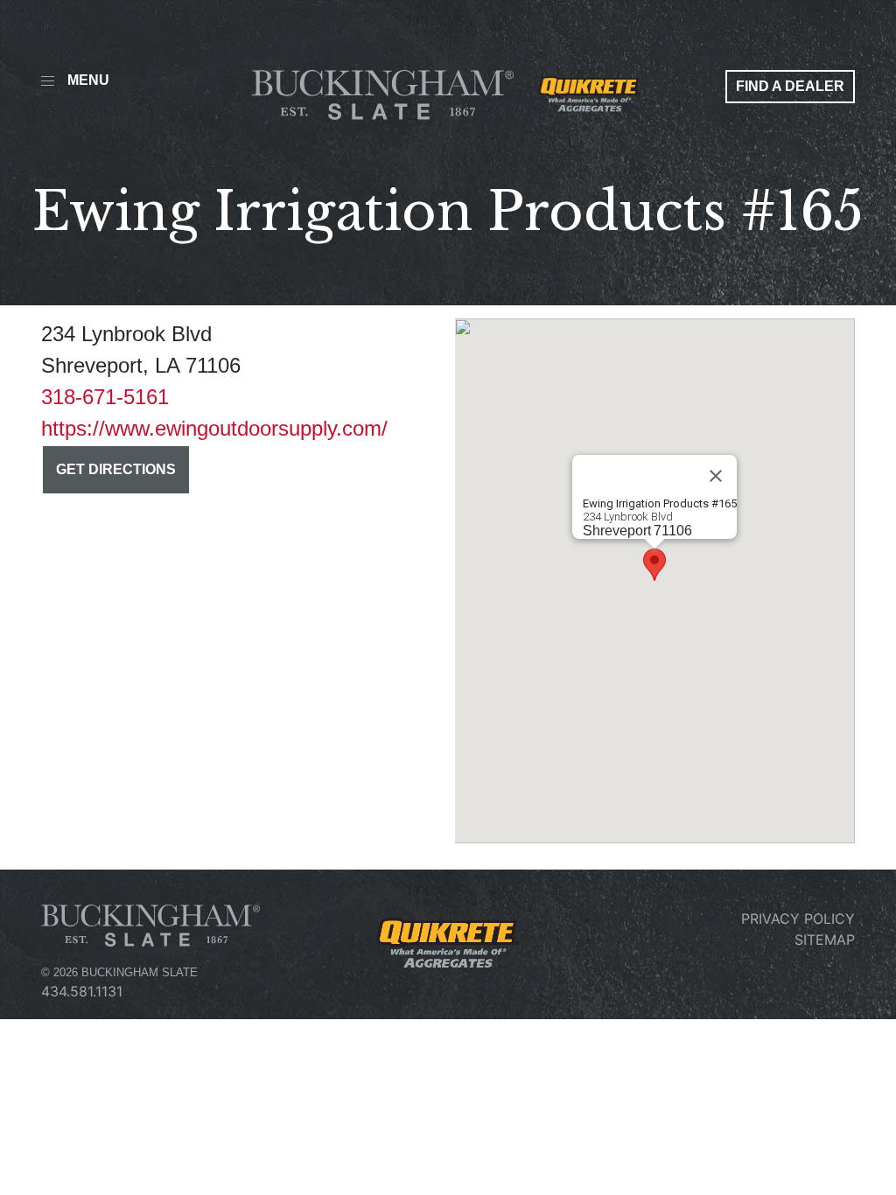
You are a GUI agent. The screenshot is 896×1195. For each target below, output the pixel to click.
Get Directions (116, 469)
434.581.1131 (81, 991)
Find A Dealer (790, 86)
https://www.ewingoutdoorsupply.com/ (214, 428)
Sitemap (824, 939)
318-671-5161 (105, 397)
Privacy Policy (798, 918)
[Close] (716, 476)
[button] (654, 565)
